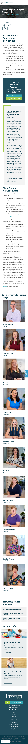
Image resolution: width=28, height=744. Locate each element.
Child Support (14, 722)
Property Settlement (14, 724)
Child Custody (14, 720)
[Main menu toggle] (25, 3)
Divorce (14, 716)
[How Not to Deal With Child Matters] (14, 662)
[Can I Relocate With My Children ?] (14, 633)
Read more (8, 652)
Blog (14, 729)
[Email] (9, 709)
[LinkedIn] (15, 709)
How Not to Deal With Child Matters (14, 672)
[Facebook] (12, 709)
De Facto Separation (14, 718)
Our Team (14, 714)
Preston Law (23, 738)
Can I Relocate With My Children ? (12, 643)
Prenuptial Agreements (14, 728)
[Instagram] (18, 709)
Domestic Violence (14, 726)
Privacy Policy (6, 736)
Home (3, 14)
